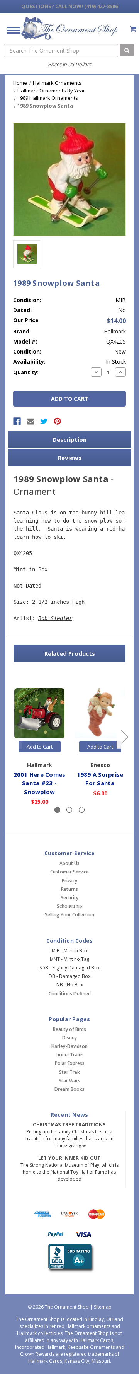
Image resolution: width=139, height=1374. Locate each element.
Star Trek (69, 1072)
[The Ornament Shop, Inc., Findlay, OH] (70, 1258)
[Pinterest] (57, 421)
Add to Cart (40, 746)
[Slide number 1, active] (57, 810)
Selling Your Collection (69, 914)
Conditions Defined (70, 993)
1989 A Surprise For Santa (100, 779)
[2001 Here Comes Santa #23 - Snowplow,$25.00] (39, 713)
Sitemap (103, 1307)
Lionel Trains (70, 1054)
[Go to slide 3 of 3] (15, 737)
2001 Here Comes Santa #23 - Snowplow (40, 783)
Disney (69, 1037)
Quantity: (26, 372)
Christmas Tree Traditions (69, 1124)
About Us (69, 863)
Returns (69, 889)
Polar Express (70, 1063)
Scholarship (69, 906)
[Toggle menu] (10, 30)
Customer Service (69, 871)
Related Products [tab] (69, 653)
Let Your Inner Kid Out (69, 1158)
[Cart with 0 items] (133, 28)
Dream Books (69, 1089)
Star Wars (69, 1080)
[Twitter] (44, 421)
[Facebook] (17, 421)
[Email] (30, 421)
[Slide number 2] (69, 810)
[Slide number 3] (82, 810)
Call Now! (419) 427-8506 (69, 6)
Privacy (69, 880)
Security (69, 897)
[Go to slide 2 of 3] (124, 737)
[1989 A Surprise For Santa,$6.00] (100, 713)
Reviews (69, 457)
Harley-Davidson (69, 1046)
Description (69, 439)
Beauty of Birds (69, 1029)
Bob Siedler (55, 618)
